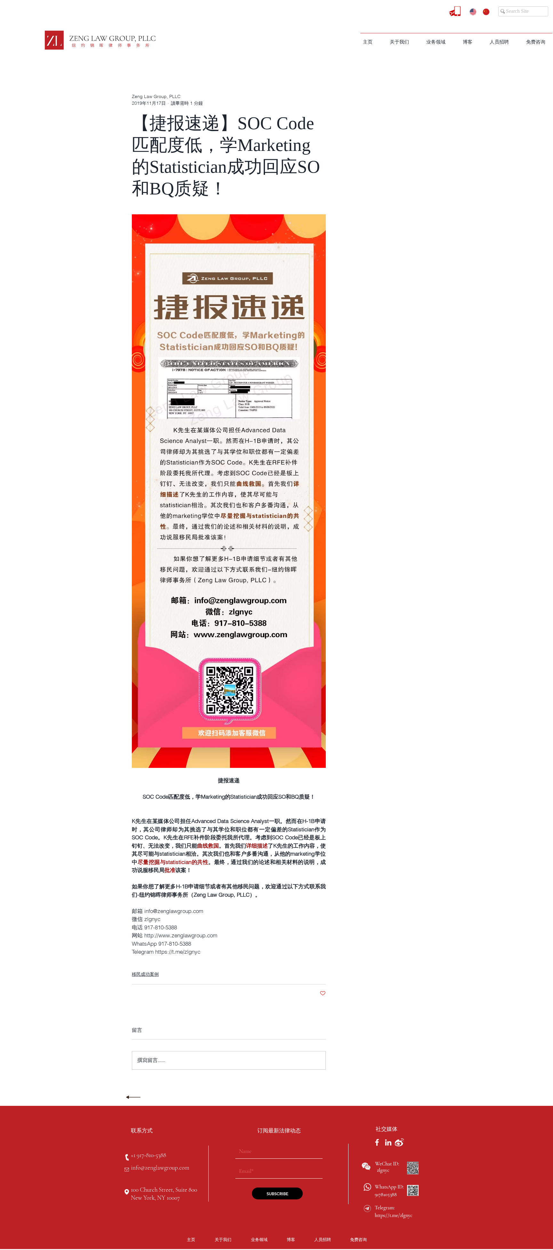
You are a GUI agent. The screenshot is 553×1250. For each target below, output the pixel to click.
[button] (436, 42)
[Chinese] (484, 11)
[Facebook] (377, 1142)
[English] (471, 11)
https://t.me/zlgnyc (394, 1215)
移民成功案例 (145, 974)
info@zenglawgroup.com (160, 1167)
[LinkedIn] (388, 1142)
